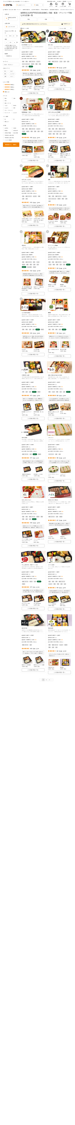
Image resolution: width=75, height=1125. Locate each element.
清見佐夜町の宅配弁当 (54, 9)
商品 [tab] (29, 19)
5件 (61, 395)
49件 (35, 395)
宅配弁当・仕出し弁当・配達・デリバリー (12, 9)
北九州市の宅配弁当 (35, 9)
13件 (35, 270)
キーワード (5, 61)
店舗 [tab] (46, 19)
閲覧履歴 (64, 1)
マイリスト (69, 1)
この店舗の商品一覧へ (33, 93)
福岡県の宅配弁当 (26, 9)
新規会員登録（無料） (51, 1)
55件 (35, 70)
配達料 (6, 53)
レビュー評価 (6, 82)
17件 (61, 137)
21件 (35, 202)
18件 (61, 268)
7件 (34, 587)
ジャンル (5, 95)
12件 (61, 458)
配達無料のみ (9, 56)
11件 (61, 67)
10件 (61, 651)
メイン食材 (5, 116)
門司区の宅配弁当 (44, 9)
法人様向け (59, 1)
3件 (34, 458)
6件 (61, 333)
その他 (4, 125)
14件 (35, 522)
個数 (6, 39)
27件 (61, 205)
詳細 (35, 56)
